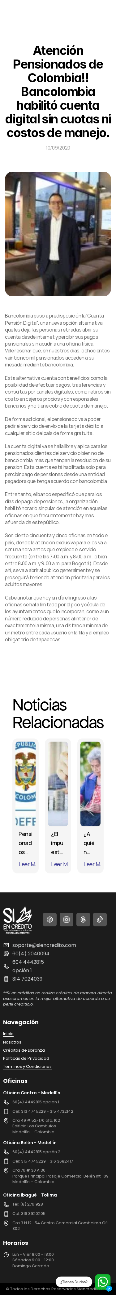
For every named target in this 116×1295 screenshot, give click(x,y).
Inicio (8, 1034)
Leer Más (30, 864)
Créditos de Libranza (24, 1050)
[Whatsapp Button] (102, 1281)
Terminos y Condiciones (27, 1066)
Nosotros (12, 1042)
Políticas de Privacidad (26, 1058)
